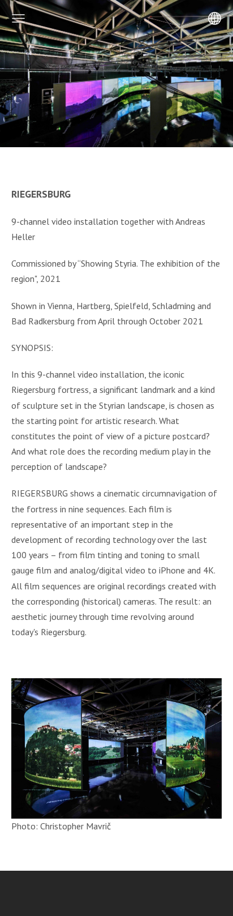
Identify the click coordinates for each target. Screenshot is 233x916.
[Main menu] (18, 18)
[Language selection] (214, 18)
